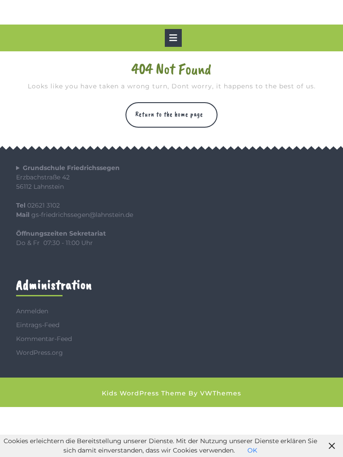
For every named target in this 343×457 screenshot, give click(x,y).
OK (252, 450)
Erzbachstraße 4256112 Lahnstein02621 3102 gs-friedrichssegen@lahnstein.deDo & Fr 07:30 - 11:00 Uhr (74, 205)
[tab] (173, 38)
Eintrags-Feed (37, 325)
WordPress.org (39, 353)
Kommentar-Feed (44, 339)
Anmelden (32, 311)
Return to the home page (176, 119)
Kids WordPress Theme (144, 393)
